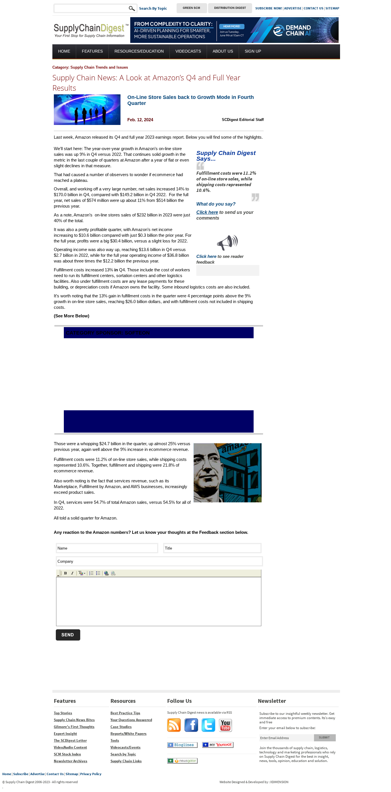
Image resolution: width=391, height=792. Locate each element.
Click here (206, 256)
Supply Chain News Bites (74, 719)
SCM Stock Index (67, 754)
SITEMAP (332, 8)
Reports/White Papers (128, 733)
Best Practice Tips (125, 713)
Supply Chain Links (126, 761)
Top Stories (63, 713)
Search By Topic (153, 8)
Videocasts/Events (125, 747)
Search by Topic (123, 754)
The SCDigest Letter (70, 740)
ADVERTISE (293, 8)
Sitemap (72, 774)
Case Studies (121, 726)
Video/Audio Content (70, 747)
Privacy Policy (90, 774)
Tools (114, 740)
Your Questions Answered (131, 719)
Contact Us (55, 774)
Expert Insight (65, 733)
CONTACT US (313, 8)
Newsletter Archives (70, 761)
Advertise (37, 774)
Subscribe (20, 774)
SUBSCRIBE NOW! (268, 8)
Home (6, 774)
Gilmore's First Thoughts (74, 726)
